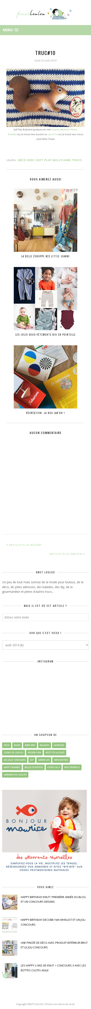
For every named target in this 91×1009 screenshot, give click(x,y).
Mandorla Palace (68, 129)
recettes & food (55, 752)
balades (44, 745)
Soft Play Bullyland (53, 160)
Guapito (55, 129)
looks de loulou (13, 752)
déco (22, 160)
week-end (30, 745)
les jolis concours (15, 759)
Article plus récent (25, 544)
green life (44, 759)
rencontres (61, 759)
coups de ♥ (53, 767)
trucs (77, 160)
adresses (59, 745)
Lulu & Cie (53, 134)
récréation (34, 752)
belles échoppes (34, 767)
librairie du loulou (15, 774)
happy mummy (12, 767)
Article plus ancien (66, 553)
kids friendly (72, 767)
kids (30, 160)
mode (17, 745)
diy (32, 759)
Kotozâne (12, 134)
